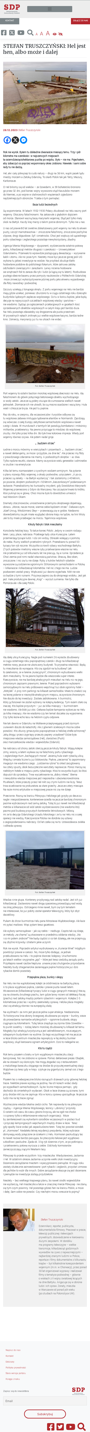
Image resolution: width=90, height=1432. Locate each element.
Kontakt (9, 1356)
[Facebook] (7, 140)
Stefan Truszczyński (29, 130)
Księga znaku (13, 1379)
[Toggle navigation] (49, 9)
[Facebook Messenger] (23, 140)
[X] (15, 140)
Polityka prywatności (16, 1367)
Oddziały (10, 1361)
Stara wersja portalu (16, 1373)
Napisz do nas (13, 1350)
